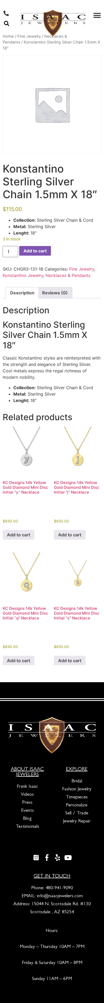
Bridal (76, 781)
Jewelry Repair (76, 821)
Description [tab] (22, 292)
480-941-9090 (59, 888)
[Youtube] (68, 857)
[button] (6, 23)
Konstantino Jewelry (23, 275)
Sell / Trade (76, 813)
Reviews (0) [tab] (55, 292)
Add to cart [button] (18, 534)
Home (8, 36)
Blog (27, 819)
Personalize (76, 805)
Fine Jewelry (81, 269)
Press (27, 803)
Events (27, 811)
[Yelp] (57, 857)
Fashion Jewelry (76, 789)
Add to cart (35, 250)
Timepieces (77, 797)
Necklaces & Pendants (68, 275)
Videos (27, 795)
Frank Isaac (27, 787)
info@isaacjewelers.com (60, 896)
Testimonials (27, 827)
